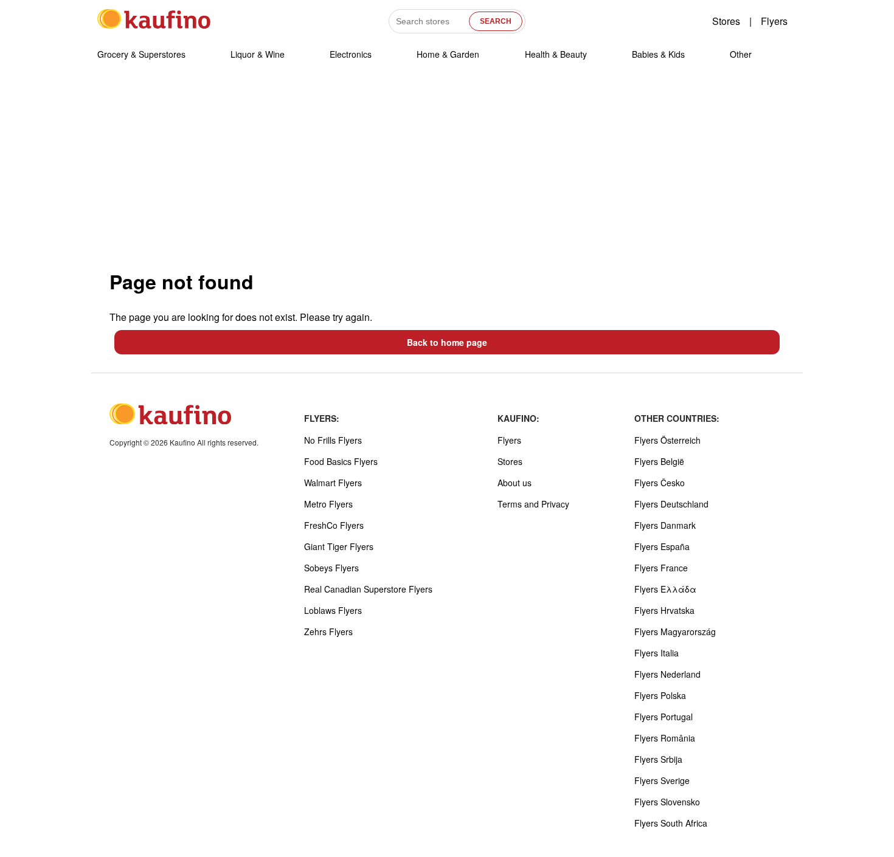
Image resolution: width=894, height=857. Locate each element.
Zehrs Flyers (328, 631)
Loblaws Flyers (333, 610)
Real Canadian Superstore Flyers (368, 589)
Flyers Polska (660, 695)
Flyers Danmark (665, 525)
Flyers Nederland (667, 674)
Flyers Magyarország (675, 631)
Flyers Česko (659, 483)
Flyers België (659, 461)
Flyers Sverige (662, 780)
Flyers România (664, 738)
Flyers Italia (656, 653)
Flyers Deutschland (671, 504)
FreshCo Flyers (334, 525)
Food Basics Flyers (341, 461)
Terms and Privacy (533, 504)
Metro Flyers (328, 504)
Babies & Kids (658, 54)
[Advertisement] (447, 169)
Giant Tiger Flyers (338, 546)
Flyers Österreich (667, 440)
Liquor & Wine (257, 54)
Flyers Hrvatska (664, 610)
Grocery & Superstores (141, 54)
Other (741, 54)
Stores (726, 21)
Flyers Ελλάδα (665, 589)
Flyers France (661, 568)
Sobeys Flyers (331, 568)
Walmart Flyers (333, 483)
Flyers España (662, 546)
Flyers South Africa (670, 823)
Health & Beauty (556, 54)
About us (514, 483)
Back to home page (447, 342)
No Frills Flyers (333, 440)
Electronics (351, 54)
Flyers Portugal (663, 717)
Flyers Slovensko (667, 802)
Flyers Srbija (658, 759)
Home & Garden (448, 54)
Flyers (774, 21)
